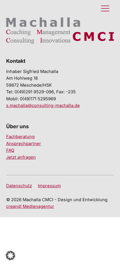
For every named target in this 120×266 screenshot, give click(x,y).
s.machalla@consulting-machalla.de (43, 105)
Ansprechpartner (23, 143)
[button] (10, 255)
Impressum (49, 185)
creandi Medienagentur (30, 206)
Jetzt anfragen (21, 157)
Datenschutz (19, 185)
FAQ (10, 150)
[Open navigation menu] (105, 8)
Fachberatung (20, 136)
